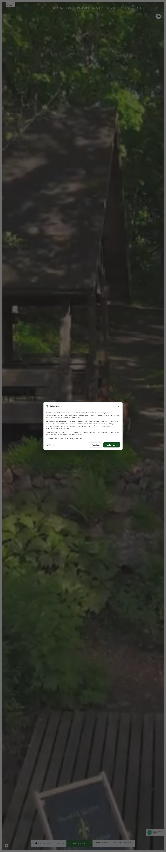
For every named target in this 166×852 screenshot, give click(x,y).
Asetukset (95, 445)
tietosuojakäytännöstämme (71, 417)
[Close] (118, 406)
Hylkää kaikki (50, 445)
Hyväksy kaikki (111, 445)
